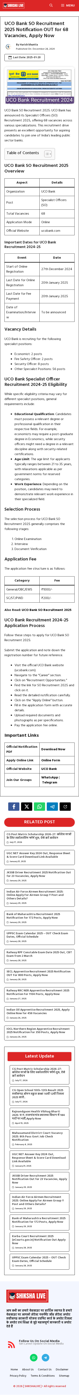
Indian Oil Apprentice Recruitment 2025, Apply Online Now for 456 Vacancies (38, 1011)
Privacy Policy (18, 1376)
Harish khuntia (29, 45)
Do (43, 749)
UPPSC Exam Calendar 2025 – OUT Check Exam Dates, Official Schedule (37, 935)
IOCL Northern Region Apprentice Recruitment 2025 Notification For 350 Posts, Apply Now (38, 1031)
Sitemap (64, 1376)
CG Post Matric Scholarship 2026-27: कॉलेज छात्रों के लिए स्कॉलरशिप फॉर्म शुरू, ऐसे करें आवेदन (39, 836)
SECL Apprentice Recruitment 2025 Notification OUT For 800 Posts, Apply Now (39, 973)
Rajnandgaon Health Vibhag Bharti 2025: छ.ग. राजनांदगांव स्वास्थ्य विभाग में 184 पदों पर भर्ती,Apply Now (38, 1115)
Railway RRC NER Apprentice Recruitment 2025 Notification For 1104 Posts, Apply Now (38, 992)
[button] (51, 5)
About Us (28, 1370)
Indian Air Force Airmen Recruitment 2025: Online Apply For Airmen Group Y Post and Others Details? (35, 895)
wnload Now (55, 749)
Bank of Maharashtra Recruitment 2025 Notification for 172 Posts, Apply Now (33, 916)
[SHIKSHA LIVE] (13, 5)
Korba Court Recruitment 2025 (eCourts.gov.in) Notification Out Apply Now (39, 1240)
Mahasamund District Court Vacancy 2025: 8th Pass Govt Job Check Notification (37, 1137)
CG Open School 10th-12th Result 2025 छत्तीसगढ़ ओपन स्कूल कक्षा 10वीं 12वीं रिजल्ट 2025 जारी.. (38, 1094)
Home (14, 1370)
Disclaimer (62, 1370)
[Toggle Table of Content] (46, 153)
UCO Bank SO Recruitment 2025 (46, 610)
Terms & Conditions (43, 1376)
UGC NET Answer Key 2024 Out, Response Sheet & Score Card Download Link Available (38, 855)
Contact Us (45, 1370)
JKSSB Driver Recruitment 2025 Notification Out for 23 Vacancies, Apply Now (39, 874)
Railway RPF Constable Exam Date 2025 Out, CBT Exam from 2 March (39, 954)
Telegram (50, 782)
